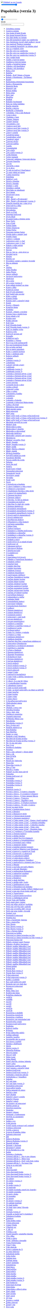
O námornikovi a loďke (15, 597)
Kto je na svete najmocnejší (16, 343)
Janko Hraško (11, 270)
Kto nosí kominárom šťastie (17, 345)
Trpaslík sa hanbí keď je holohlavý (19, 1214)
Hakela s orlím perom (14, 245)
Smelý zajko (11, 1064)
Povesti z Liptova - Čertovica (17, 798)
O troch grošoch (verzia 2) (16, 666)
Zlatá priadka (11, 1276)
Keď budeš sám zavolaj (15, 294)
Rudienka (9, 1026)
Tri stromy (10, 1198)
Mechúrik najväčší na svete (16, 422)
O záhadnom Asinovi (14, 685)
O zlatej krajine (12, 694)
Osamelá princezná (13, 716)
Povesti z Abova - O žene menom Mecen (22, 796)
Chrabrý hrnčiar (12, 122)
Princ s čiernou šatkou (14, 931)
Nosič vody (10, 480)
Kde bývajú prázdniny (14, 292)
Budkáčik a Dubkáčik (14, 110)
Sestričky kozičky (13, 1037)
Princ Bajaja (10, 924)
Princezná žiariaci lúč (14, 940)
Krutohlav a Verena (13, 340)
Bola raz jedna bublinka (15, 104)
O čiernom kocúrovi (14, 495)
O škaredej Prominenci (15, 654)
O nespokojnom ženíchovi (16, 606)
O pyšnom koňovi (13, 630)
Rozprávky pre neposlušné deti (18, 1019)
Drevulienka (11, 210)
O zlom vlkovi (11, 699)
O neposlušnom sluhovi (15, 601)
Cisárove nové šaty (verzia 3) (17, 130)
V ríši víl (9, 1229)
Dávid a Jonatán (12, 183)
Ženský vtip (10, 1305)
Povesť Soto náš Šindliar (15, 900)
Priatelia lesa (11, 918)
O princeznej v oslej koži (15, 617)
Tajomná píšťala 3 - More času (18, 1159)
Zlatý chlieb (10, 1291)
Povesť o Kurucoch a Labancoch (19, 853)
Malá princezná (12, 411)
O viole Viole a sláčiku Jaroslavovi (19, 677)
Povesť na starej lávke (14, 807)
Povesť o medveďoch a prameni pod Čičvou (23, 862)
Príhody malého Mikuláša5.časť (18, 955)
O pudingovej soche (14, 628)
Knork (8, 303)
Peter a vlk (10, 754)
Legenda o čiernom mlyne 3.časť (19, 378)
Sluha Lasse (10, 1057)
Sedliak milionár (12, 1035)
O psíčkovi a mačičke (14, 624)
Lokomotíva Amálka (14, 394)
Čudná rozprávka (12, 175)
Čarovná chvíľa (12, 141)
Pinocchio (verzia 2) (14, 765)
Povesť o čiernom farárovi (16, 834)
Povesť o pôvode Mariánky (16, 869)
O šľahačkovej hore (13, 657)
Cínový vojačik (12, 133)
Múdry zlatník (11, 451)
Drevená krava (11, 208)
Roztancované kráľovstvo (16, 1024)
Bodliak (9, 99)
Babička (9, 73)
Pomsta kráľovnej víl (14, 776)
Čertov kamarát (12, 157)
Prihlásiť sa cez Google (12, 2)
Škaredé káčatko (12, 1143)
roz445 (8, 1006)
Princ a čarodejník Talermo (16, 920)
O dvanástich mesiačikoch (16, 509)
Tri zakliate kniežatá (14, 1203)
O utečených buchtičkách (16, 674)
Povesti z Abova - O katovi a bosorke (20, 792)
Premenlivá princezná (14, 915)
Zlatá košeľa (11, 1271)
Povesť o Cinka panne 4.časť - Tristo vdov (22, 827)
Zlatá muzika (11, 1274)
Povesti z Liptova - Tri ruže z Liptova (20, 805)
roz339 (8, 1004)
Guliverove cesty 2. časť (15, 243)
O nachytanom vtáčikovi (15, 575)
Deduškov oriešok (13, 188)
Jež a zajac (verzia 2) (14, 283)
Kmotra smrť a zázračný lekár (17, 301)
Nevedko (9, 478)
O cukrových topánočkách (16, 493)
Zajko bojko (10, 1256)
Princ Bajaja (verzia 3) (14, 929)
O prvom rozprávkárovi (15, 621)
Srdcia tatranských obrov (15, 1090)
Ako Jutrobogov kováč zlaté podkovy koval (23, 42)
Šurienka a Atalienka (14, 1154)
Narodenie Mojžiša (13, 458)
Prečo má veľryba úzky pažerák (18, 907)
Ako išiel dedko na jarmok (16, 37)
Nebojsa (9, 462)
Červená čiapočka (13, 161)
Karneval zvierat (12, 290)
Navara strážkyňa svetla (15, 460)
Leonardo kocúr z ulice (15, 385)
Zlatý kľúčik (11, 1294)
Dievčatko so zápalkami (15, 190)
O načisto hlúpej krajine (15, 581)
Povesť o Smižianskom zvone (17, 884)
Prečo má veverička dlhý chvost (18, 909)
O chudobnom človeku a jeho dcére (20, 491)
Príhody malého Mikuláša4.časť (18, 953)
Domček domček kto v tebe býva (19, 203)
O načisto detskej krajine (15, 579)
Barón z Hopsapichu (14, 84)
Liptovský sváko (12, 389)
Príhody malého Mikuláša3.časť (18, 951)
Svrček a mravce (12, 1130)
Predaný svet (11, 913)
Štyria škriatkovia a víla (15, 1150)
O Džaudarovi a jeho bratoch (17, 522)
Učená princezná (12, 1223)
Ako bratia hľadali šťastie (16, 33)
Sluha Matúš (11, 1059)
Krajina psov (11, 318)
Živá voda (10, 1307)
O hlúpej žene (11, 526)
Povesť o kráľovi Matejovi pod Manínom (22, 849)
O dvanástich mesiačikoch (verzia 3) (20, 513)
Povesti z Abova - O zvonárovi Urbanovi (22, 794)
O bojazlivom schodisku (15, 484)
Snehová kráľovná (13, 1070)
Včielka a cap (11, 1232)
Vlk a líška (10, 1236)
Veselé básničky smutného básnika (19, 1234)
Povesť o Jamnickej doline (16, 845)
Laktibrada (10, 367)
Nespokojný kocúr (13, 473)
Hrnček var (10, 259)
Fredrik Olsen (11, 237)
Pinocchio (10, 763)
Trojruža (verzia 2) (13, 1212)
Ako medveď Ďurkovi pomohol (18, 44)
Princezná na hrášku (14, 933)
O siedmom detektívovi (15, 637)
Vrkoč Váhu (11, 1245)
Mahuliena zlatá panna (15, 407)
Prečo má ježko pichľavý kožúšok (19, 904)
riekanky (9, 988)
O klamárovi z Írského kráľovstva (19, 531)
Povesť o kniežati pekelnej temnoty (19, 847)
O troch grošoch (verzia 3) (16, 668)
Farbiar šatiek (11, 225)
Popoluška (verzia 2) (14, 781)
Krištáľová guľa (12, 338)
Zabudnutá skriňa (13, 1254)
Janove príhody (12, 274)
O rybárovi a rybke (13, 635)
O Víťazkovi (11, 679)
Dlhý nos (9, 197)
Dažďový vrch (11, 179)
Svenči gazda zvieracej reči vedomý (20, 1125)
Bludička (9, 97)
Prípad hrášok (11, 966)
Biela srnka (10, 93)
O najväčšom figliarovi (15, 595)
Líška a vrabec (11, 391)
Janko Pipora (11, 272)
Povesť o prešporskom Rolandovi (19, 871)
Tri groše (9, 1183)
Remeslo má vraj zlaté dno (16, 984)
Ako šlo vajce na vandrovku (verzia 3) (21, 55)
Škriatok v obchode (13, 1145)
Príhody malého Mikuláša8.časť (18, 962)
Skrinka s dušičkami (14, 1044)
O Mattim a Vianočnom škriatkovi (19, 559)
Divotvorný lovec (13, 194)
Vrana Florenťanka (13, 1243)
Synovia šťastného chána (16, 1132)
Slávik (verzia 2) (12, 1048)
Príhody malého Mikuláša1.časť (18, 946)
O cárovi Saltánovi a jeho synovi (18, 486)
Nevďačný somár (12, 475)
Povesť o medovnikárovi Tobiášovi (19, 860)
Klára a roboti (11, 296)
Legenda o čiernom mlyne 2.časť (19, 376)
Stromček (9, 1119)
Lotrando (9, 398)
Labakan (9, 358)
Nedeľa (9, 466)
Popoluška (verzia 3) (14, 783)
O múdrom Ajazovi (13, 570)
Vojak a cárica (11, 1238)
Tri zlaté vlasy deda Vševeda (17, 1207)
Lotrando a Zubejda (13, 400)
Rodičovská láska (13, 993)
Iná (7, 265)
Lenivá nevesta (12, 382)
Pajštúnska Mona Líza (14, 719)
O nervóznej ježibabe (14, 604)
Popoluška (10, 778)
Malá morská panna (13, 409)
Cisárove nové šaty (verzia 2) (17, 128)
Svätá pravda (11, 1123)
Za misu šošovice (12, 1252)
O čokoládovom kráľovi (15, 502)
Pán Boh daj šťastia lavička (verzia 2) (20, 741)
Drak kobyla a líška (13, 206)
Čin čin (9, 164)
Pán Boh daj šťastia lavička (16, 738)
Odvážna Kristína (13, 710)
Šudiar (8, 1152)
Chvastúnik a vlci (13, 124)
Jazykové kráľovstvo (14, 276)
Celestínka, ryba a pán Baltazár (18, 113)
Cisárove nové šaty (13, 126)
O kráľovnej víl (12, 544)
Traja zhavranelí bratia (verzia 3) (18, 1176)
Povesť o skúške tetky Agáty (17, 882)
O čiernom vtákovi (13, 497)
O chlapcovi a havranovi (15, 489)
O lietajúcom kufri (13, 551)
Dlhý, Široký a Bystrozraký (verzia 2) (20, 201)
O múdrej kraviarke (13, 568)
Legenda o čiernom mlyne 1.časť (19, 374)
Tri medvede (11, 1187)
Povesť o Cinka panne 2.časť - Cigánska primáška (25, 823)
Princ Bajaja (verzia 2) (14, 926)
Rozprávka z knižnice (14, 1017)
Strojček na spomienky (15, 1117)
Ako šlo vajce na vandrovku (17, 51)
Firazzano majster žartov (15, 232)
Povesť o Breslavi (13, 811)
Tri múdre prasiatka (13, 1192)
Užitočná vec (11, 1227)
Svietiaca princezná (13, 1128)
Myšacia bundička (13, 453)
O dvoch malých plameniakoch (18, 515)
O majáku (10, 555)
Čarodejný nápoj (12, 139)
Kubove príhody (12, 356)
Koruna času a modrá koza (16, 314)
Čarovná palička (12, 144)
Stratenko (9, 1110)
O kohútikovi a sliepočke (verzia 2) (19, 535)
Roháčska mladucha (14, 995)
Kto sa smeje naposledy (15, 349)
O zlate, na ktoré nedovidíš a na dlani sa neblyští (25, 690)
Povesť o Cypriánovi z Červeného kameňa (22, 831)
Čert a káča (10, 150)
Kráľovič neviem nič (14, 334)
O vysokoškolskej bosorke (16, 683)
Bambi (8, 80)
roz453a (9, 1008)
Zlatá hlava (10, 1267)
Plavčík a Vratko (12, 769)
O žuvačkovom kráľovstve (16, 701)
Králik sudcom (11, 321)
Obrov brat (10, 705)
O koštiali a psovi (13, 539)
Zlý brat (9, 1298)
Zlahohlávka (11, 1265)
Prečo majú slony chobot (15, 902)
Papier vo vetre (12, 734)
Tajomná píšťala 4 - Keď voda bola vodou (22, 1161)
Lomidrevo (10, 396)
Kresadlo (9, 336)
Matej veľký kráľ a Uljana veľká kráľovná (22, 416)
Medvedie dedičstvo (14, 433)
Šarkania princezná (13, 1134)
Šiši (7, 1137)
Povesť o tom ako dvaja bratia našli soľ (21, 891)
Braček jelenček (12, 106)
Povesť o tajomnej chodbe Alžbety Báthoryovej (24, 889)
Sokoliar (9, 1079)
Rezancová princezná (14, 986)
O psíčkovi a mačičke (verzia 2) (18, 626)
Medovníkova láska (13, 427)
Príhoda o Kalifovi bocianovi (17, 944)
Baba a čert (10, 71)
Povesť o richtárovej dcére (16, 876)
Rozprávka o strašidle (14, 1013)
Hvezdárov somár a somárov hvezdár (20, 261)
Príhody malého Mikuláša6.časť (18, 957)
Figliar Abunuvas (12, 228)
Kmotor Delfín (11, 298)
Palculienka (10, 721)
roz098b (9, 999)
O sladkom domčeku (14, 639)
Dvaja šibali (10, 217)
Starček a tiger (11, 1092)
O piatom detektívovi (14, 612)
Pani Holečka (11, 730)
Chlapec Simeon (12, 119)
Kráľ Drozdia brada (13, 325)
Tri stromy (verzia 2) (14, 1201)
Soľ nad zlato (11, 1081)
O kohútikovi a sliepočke (16, 533)
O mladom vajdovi (13, 562)
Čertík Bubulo (11, 155)
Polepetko (10, 774)
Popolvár (9, 787)
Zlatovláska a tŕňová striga (16, 1289)
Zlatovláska (10, 1287)
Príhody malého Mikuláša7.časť (18, 960)
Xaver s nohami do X (14, 1249)
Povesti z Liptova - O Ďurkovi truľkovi (21, 803)
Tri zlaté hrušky (12, 1205)
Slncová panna (11, 1053)
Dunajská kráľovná (13, 214)
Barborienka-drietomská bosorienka (20, 82)
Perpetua (9, 750)
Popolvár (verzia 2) (13, 789)
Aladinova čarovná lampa (16, 62)
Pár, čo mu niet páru (14, 743)
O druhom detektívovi (14, 506)
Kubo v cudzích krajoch (15, 352)
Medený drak (11, 424)
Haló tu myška (11, 248)
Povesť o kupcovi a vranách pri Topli (20, 851)
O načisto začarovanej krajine (17, 590)
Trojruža (9, 1210)
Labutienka (10, 363)
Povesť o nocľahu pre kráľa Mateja (20, 867)
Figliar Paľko (11, 230)
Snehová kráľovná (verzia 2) (17, 1072)
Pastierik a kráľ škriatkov (16, 736)
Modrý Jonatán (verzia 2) (16, 444)
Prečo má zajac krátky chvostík (18, 911)
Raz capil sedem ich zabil (16, 982)
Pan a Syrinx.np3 (12, 725)
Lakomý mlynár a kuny (15, 365)
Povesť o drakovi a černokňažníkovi (20, 840)
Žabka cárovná (12, 1302)
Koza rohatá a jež (13, 316)
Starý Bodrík (11, 1095)
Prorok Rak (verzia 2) (14, 971)
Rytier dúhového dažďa (15, 1033)
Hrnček (9, 256)
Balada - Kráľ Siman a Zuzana (18, 75)
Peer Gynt (10, 745)
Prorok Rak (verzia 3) (14, 973)
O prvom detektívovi (14, 619)
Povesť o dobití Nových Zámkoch (19, 838)
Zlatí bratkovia (11, 1282)
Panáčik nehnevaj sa (14, 727)
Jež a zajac (10, 281)
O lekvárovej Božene (14, 548)
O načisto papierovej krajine (17, 586)
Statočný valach (12, 1101)
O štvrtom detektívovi (14, 659)
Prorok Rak (10, 968)
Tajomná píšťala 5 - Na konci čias (19, 1163)
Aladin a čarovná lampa (15, 60)
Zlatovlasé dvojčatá (13, 1285)
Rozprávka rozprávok (14, 1015)
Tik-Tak (9, 1168)
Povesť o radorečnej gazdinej (17, 873)
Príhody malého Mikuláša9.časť (18, 964)
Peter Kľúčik (11, 756)
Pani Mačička (11, 732)
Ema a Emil (10, 223)
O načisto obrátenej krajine (16, 584)
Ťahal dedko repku (13, 1221)
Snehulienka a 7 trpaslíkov (16, 1077)
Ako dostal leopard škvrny (16, 35)
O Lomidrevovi (12, 553)
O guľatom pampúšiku (15, 524)
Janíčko (9, 267)
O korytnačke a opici (14, 537)
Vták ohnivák (11, 1247)
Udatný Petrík (11, 1225)
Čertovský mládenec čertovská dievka (21, 159)
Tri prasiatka (11, 1196)
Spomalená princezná (14, 1086)
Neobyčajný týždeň (13, 469)
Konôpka (9, 309)
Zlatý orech (10, 1296)
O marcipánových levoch (16, 557)
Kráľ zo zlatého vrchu (14, 329)
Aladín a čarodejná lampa (16, 64)
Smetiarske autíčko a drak (16, 1066)
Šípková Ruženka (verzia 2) (17, 1141)
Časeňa (9, 146)
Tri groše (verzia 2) (13, 1185)
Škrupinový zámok (13, 1148)
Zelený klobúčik (12, 1263)
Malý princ (10, 413)
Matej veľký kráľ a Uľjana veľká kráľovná (23, 420)
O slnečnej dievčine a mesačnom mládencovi (23, 641)
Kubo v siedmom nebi (14, 354)
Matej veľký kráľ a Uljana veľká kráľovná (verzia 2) (26, 418)
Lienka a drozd (12, 387)
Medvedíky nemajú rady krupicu (18, 436)
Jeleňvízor (10, 279)
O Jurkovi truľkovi (13, 528)
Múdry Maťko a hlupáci (15, 449)
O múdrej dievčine (13, 566)
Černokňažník (11, 148)
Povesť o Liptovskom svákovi (17, 858)
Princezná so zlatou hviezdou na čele (20, 935)
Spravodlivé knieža (13, 1088)
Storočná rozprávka (13, 1108)
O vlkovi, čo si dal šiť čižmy (17, 681)
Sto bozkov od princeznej (16, 1103)
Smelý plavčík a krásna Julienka (18, 1061)
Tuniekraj (9, 1218)
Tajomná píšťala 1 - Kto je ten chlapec (21, 1156)
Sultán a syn (10, 1121)
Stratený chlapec (12, 1112)
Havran (9, 250)
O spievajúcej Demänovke (16, 643)
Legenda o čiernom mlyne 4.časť (19, 380)
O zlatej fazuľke (12, 692)
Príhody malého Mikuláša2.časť (18, 949)
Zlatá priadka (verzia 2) (15, 1278)
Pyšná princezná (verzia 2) (16, 977)
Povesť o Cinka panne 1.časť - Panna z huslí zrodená (26, 820)
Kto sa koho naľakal (14, 347)
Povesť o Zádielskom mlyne (17, 898)
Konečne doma (12, 307)
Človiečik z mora (12, 166)
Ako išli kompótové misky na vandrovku (22, 40)
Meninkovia (10, 438)
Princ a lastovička (13, 922)
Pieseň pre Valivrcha (14, 761)
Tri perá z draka (12, 1194)
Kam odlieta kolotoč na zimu (17, 285)
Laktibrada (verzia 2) (14, 369)
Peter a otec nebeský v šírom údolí (19, 752)
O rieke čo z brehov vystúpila (17, 632)
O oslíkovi (10, 608)
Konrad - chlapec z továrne (16, 312)
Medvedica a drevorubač (15, 431)
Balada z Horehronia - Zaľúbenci (19, 77)
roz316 (8, 1002)
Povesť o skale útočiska (15, 880)
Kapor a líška (11, 287)
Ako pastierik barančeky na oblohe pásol (22, 46)
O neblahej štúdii (12, 599)
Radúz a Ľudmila (12, 980)
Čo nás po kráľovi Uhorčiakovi (18, 170)
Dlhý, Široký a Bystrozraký (16, 199)
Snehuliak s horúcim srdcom (17, 1075)
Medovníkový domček (15, 429)
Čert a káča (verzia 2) (14, 152)
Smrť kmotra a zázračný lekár (17, 1068)
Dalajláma (10, 177)
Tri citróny (10, 1179)
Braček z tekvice (12, 108)
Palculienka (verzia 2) (14, 723)
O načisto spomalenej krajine (17, 588)
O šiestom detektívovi (14, 652)
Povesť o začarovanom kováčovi (19, 896)
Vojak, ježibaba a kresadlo (16, 1240)
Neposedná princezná (14, 471)
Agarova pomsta (12, 31)
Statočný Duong (12, 1099)
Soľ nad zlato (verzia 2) (15, 1083)
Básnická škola (12, 86)
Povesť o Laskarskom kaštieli (17, 856)
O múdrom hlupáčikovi (15, 573)
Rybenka (9, 1030)
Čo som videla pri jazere (15, 172)
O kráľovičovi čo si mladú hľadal (19, 542)
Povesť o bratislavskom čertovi (18, 809)
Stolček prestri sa (12, 1106)
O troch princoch (12, 670)
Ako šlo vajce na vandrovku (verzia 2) (21, 53)
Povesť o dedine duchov (15, 836)
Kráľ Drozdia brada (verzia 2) (17, 327)
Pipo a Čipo (10, 767)
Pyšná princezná (12, 975)
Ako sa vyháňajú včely (15, 49)
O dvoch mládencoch (14, 517)
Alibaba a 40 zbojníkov (15, 68)
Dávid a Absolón (12, 181)
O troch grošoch (12, 663)
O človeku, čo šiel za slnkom (17, 500)
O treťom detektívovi (14, 661)
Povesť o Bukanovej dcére (16, 814)
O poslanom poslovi (14, 615)
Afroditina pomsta (13, 29)
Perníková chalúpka (13, 747)
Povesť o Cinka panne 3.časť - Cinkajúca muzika (25, 825)
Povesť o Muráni (12, 865)
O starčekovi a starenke (15, 648)
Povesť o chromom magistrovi (18, 818)
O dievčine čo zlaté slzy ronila (17, 504)
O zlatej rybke (11, 696)
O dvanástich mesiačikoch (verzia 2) (20, 511)
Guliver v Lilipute (13, 239)
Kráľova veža (11, 332)
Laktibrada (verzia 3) (14, 371)
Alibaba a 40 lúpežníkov (15, 66)
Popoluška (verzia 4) (14, 785)
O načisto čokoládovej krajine (17, 577)
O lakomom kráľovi (14, 546)
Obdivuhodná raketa (14, 703)
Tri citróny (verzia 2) (14, 1181)
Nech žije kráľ (11, 464)
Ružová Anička (12, 1028)
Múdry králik (11, 447)
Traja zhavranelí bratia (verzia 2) (18, 1174)
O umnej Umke (12, 672)
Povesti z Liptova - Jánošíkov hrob (19, 800)
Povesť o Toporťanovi (14, 893)
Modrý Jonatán (12, 442)
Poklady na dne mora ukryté (17, 772)
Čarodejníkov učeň (13, 137)
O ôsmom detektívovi (14, 610)
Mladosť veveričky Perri (15, 440)
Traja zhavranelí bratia (14, 1172)
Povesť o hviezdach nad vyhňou (18, 842)
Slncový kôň (11, 1055)
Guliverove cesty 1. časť (15, 241)
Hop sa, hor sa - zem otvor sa (17, 252)
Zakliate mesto (11, 1260)
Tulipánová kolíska (13, 1216)
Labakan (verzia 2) (13, 360)
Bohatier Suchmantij (14, 102)
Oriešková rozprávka (14, 714)
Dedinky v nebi (12, 186)
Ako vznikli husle (13, 57)
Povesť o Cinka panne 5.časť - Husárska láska (24, 829)
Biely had (9, 95)
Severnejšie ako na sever (15, 1039)
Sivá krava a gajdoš (13, 1041)
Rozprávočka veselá (14, 1022)
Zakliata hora (11, 1258)
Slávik (8, 1046)
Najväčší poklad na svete (15, 455)
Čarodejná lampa (12, 135)
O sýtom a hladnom (13, 650)
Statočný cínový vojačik (15, 1097)
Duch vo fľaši (11, 212)
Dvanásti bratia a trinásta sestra (18, 219)
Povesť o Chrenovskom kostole (18, 816)
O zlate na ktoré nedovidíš (16, 688)
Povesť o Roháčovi (13, 878)
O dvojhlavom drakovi (15, 520)
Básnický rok (11, 88)
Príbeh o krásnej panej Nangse (18, 942)
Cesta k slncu (11, 115)
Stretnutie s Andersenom (15, 1114)
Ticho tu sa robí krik (14, 1165)
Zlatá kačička (11, 1269)
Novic (8, 482)
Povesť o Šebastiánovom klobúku (19, 887)
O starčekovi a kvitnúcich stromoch (20, 646)
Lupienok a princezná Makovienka (19, 402)
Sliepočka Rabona (13, 1050)
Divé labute (10, 192)
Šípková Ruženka (13, 1139)
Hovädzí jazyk (11, 254)
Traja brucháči (11, 1170)
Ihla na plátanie (12, 263)
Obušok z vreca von (14, 708)
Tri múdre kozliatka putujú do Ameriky (21, 1190)
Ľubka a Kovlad (12, 405)
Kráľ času (10, 323)
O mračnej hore (12, 564)
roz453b (9, 1010)
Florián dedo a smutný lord (16, 234)
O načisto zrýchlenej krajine (17, 593)
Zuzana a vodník (12, 1300)
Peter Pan (9, 758)
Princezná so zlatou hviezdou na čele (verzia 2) (24, 938)
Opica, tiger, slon (12, 712)
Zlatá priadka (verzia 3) (15, 1280)
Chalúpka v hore (12, 117)
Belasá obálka (11, 91)
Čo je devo (10, 168)
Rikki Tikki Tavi (12, 991)
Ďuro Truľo (10, 221)
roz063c (9, 997)
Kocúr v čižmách (12, 305)
